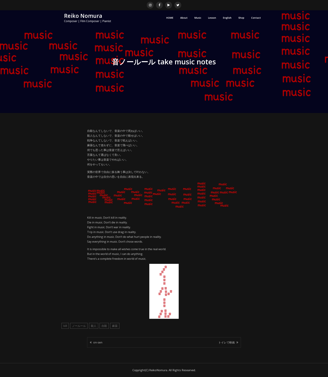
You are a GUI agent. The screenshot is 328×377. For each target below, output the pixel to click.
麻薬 (115, 326)
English (227, 17)
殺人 (93, 326)
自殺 (104, 326)
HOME (169, 17)
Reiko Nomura (83, 15)
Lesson (212, 17)
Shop (241, 17)
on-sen (97, 342)
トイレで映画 (226, 342)
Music (197, 17)
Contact (256, 17)
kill (65, 326)
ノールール (79, 326)
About (184, 17)
